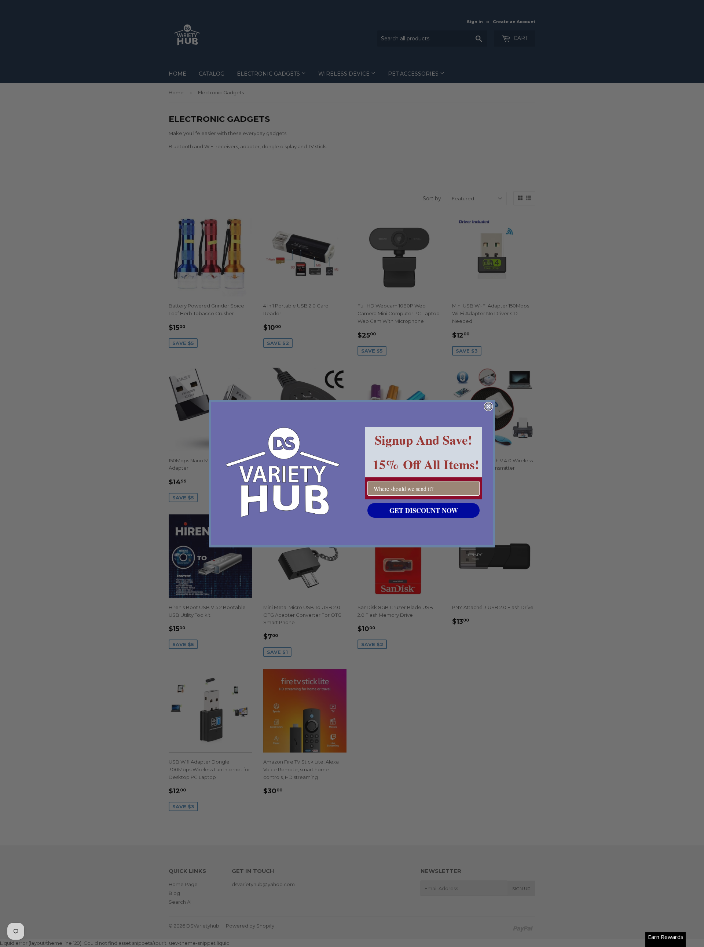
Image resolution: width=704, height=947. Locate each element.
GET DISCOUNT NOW (423, 510)
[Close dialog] (488, 406)
